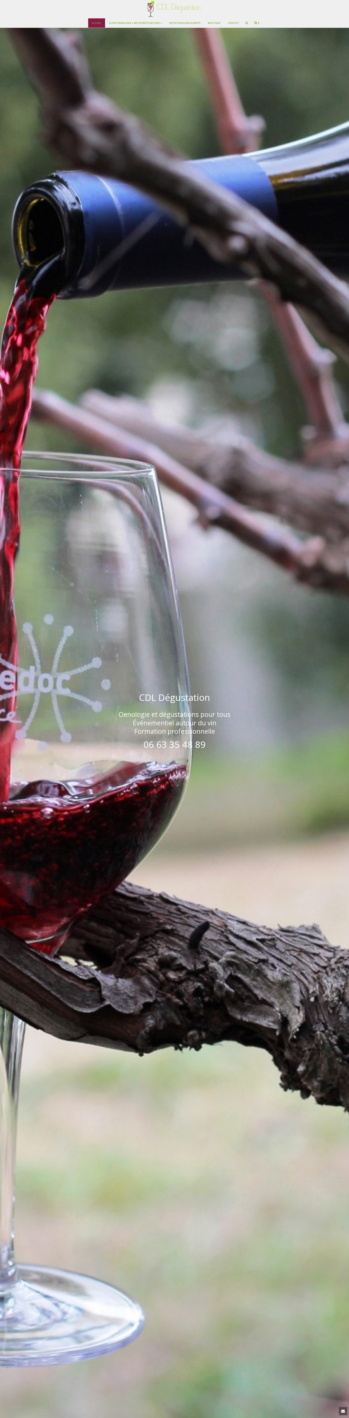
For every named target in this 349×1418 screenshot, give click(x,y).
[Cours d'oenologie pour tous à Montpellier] (174, 9)
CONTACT (233, 23)
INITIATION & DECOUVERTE (184, 23)
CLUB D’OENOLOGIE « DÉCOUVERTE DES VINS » (135, 23)
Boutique (214, 23)
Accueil (96, 23)
